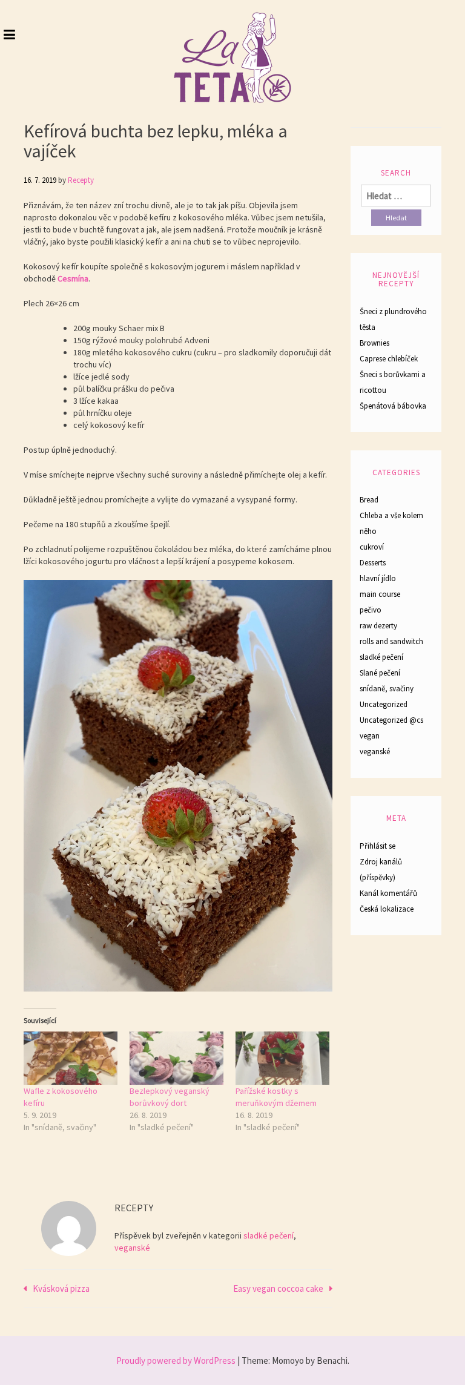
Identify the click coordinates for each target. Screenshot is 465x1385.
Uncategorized (383, 704)
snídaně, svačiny (387, 688)
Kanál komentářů (388, 893)
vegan (370, 736)
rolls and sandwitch (391, 641)
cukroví (372, 547)
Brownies (374, 343)
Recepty (81, 180)
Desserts (373, 563)
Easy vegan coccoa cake (278, 1288)
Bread (369, 500)
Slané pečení (380, 673)
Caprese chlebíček (389, 359)
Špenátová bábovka (393, 406)
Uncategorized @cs (391, 720)
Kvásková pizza (61, 1288)
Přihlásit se (377, 846)
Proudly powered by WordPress (176, 1360)
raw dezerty (378, 625)
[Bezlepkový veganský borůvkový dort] (176, 1058)
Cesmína (73, 278)
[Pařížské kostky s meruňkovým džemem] (282, 1058)
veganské (132, 1247)
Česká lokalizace (387, 909)
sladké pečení (268, 1235)
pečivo (370, 610)
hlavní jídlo (378, 578)
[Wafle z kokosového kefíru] (70, 1058)
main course (380, 594)
